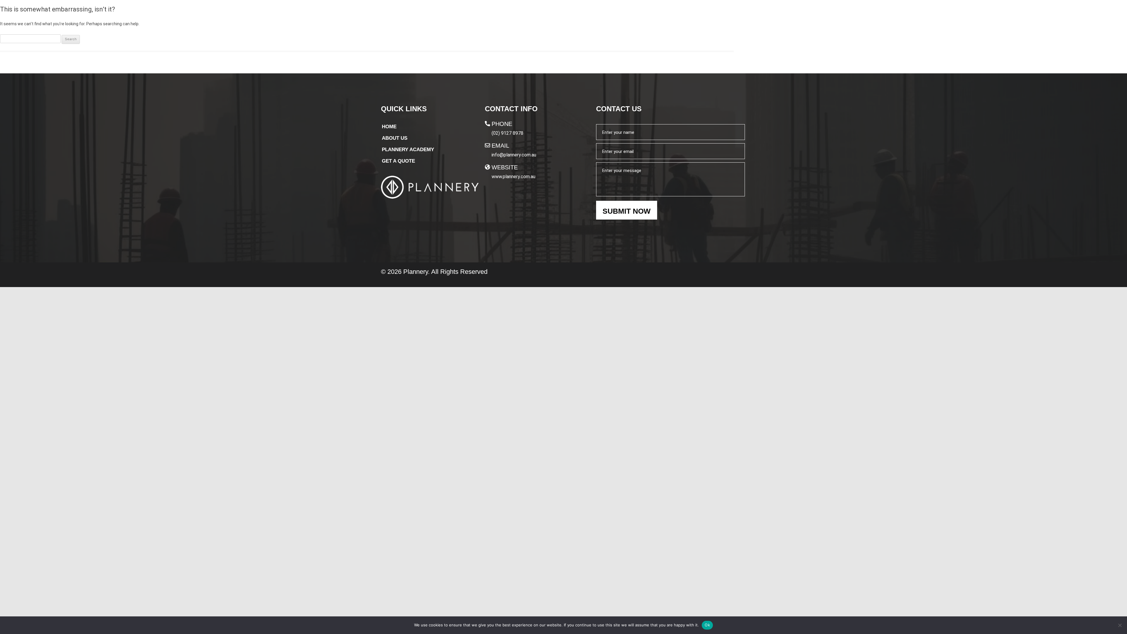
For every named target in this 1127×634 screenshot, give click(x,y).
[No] (1120, 625)
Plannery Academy (659, 17)
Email (500, 145)
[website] (487, 167)
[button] (661, 17)
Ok (707, 625)
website (505, 167)
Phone (502, 124)
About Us (561, 17)
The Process (603, 17)
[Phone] (487, 123)
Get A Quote (722, 17)
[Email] (487, 145)
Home (531, 17)
